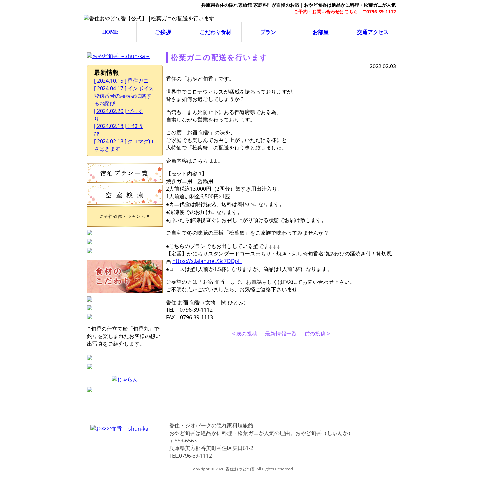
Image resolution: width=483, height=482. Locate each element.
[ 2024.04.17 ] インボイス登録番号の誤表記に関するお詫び (124, 96)
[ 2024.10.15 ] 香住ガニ (121, 80)
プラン (268, 32)
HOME (110, 32)
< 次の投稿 (244, 333)
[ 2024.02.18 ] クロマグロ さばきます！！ (126, 145)
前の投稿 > (317, 333)
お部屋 (321, 32)
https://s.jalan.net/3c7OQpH (207, 261)
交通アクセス (373, 32)
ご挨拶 (163, 32)
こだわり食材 (215, 32)
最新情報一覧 (281, 333)
